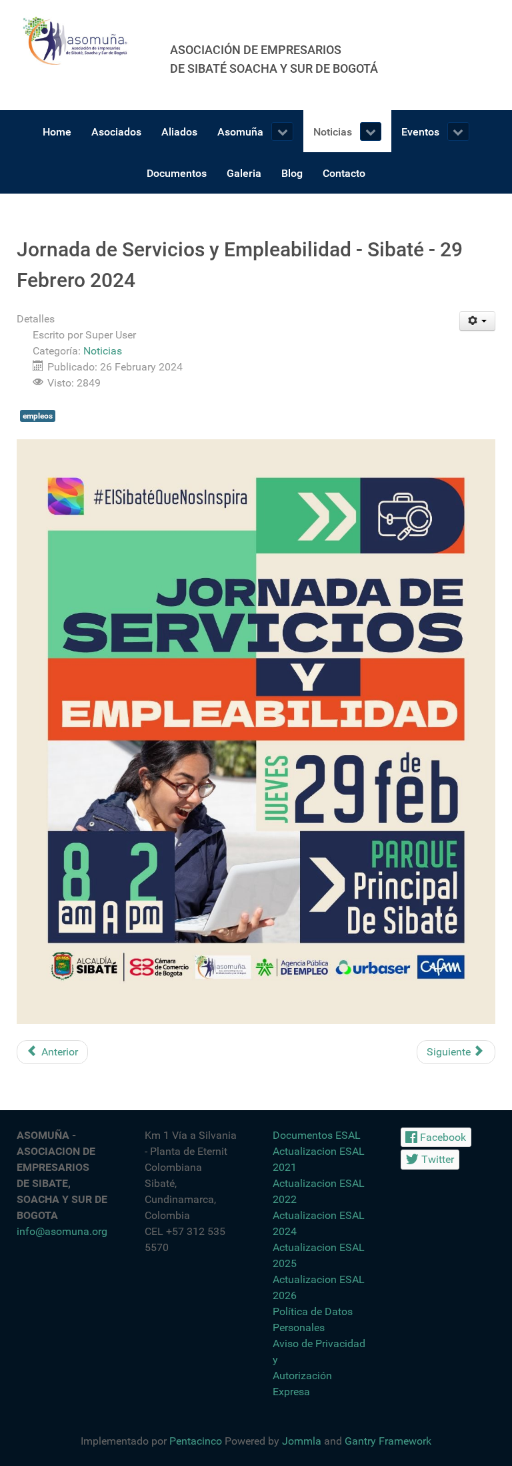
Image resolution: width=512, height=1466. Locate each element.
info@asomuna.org (62, 1231)
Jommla (301, 1441)
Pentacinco (195, 1441)
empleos (38, 416)
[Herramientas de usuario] (477, 321)
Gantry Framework (388, 1441)
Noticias (102, 350)
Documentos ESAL (317, 1135)
